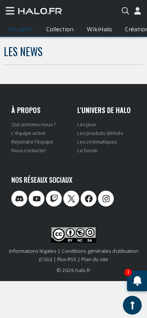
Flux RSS (67, 259)
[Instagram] (106, 198)
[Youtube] (36, 198)
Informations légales (33, 251)
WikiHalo (99, 29)
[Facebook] (88, 198)
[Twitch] (54, 198)
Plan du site (94, 259)
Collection (60, 29)
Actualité (20, 29)
